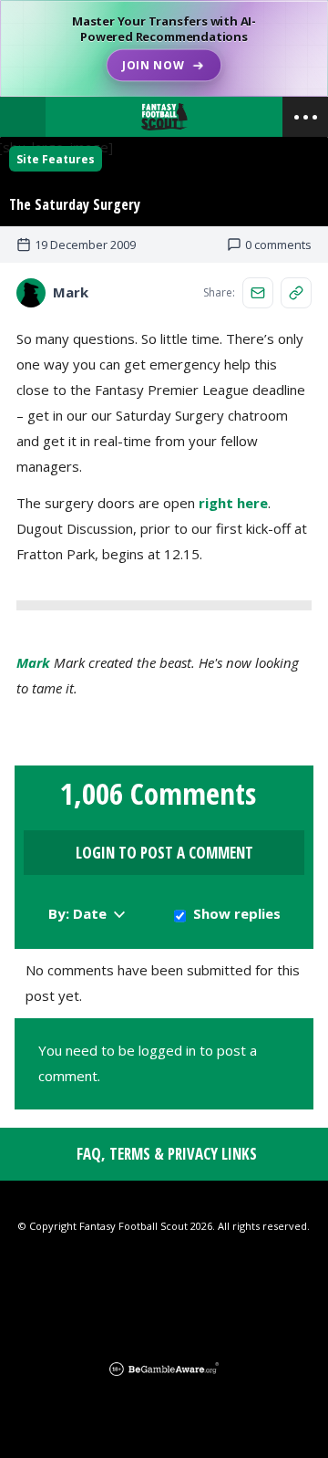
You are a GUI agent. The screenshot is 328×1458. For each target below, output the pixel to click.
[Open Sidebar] (305, 117)
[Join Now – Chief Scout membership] (164, 48)
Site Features (55, 159)
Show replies (237, 913)
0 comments (278, 244)
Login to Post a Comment (164, 852)
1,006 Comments (158, 794)
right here (233, 503)
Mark (33, 662)
